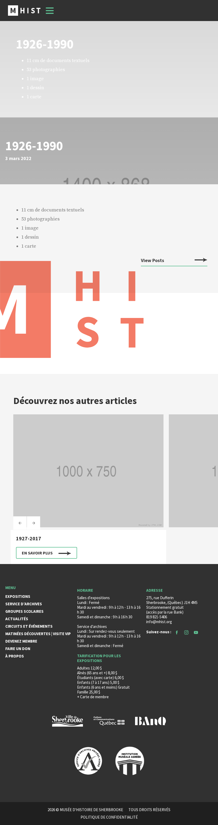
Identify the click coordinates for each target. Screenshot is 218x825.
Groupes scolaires (24, 611)
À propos (14, 656)
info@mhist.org (159, 621)
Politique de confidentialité (109, 817)
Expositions (17, 596)
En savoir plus (37, 553)
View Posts (152, 260)
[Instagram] (186, 631)
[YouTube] (196, 631)
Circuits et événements (29, 626)
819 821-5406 (156, 616)
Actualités (16, 618)
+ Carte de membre (93, 696)
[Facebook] (177, 631)
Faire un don (17, 648)
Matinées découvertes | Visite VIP (38, 633)
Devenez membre (21, 641)
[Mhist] (24, 10)
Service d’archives (23, 603)
